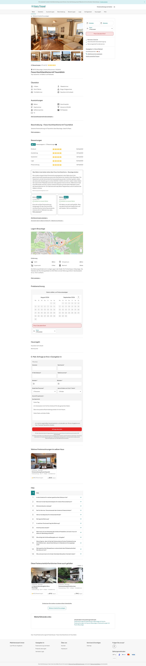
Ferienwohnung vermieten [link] (43, 645)
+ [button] (81, 249)
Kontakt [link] (63, 645)
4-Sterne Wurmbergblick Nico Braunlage (41, 587)
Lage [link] (79, 11)
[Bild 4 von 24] (65, 56)
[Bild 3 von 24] (55, 56)
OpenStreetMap (74, 253)
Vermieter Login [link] (40, 651)
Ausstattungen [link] (50, 11)
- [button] (81, 251)
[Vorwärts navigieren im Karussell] (82, 566)
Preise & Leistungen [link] (41, 648)
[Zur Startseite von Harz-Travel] (38, 6)
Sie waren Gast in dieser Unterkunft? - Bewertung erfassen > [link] (47, 220)
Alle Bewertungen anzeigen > (39, 218)
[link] (104, 6)
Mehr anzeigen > (35, 278)
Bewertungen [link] (71, 11)
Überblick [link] (40, 11)
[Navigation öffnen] (114, 6)
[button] (70, 20)
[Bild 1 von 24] (35, 56)
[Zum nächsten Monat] (78, 297)
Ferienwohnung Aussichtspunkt (41, 472)
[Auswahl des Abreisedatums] (69, 384)
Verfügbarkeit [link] (88, 11)
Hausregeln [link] (98, 11)
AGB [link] (78, 433)
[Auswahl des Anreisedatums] (44, 384)
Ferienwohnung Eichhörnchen (67, 586)
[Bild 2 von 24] (45, 56)
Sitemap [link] (89, 645)
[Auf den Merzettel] (54, 455)
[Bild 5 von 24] (75, 56)
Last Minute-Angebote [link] (16, 645)
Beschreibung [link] (61, 11)
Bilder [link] (33, 11)
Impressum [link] (64, 648)
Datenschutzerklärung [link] (67, 433)
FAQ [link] (105, 11)
